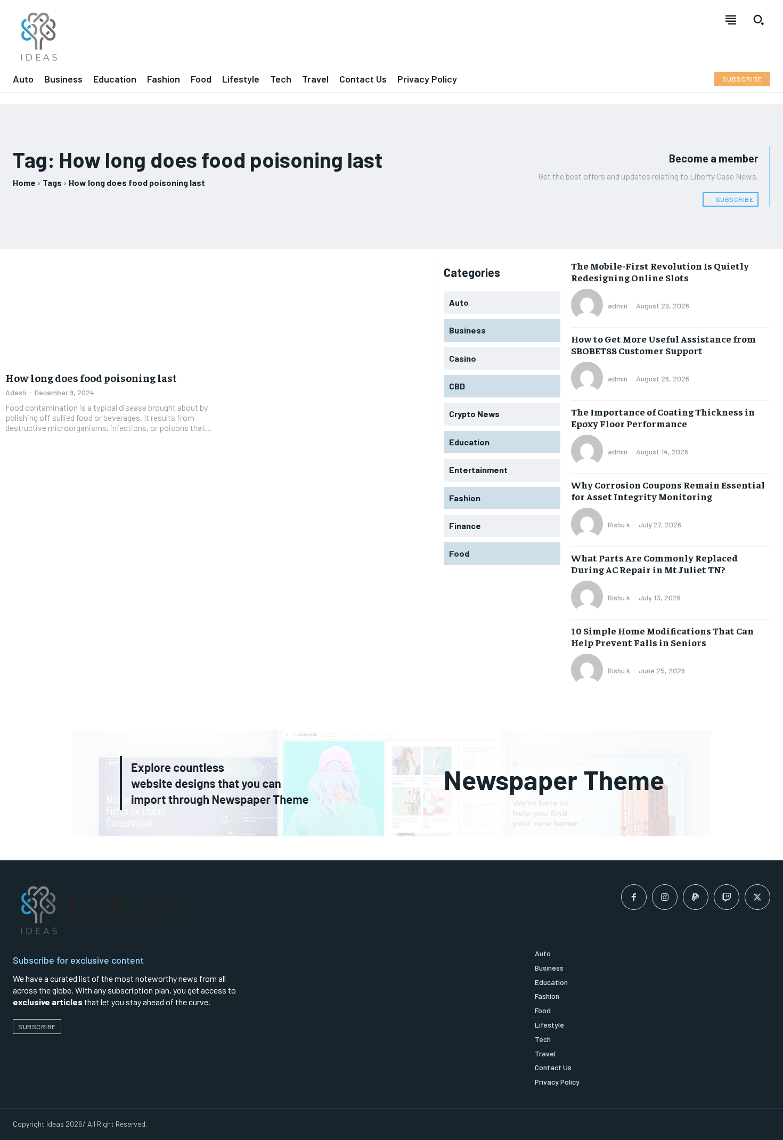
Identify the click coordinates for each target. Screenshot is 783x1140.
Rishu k (619, 524)
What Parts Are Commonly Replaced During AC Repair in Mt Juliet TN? (654, 563)
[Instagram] (665, 897)
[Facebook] (634, 897)
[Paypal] (695, 897)
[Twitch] (726, 897)
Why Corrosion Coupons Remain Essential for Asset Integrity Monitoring (668, 490)
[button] (758, 19)
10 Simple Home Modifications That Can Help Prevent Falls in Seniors (662, 636)
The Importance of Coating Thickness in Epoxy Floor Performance (663, 417)
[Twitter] (757, 897)
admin (617, 305)
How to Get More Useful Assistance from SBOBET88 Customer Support (663, 344)
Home (24, 182)
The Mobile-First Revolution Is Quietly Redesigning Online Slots (660, 271)
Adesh (15, 392)
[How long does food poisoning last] (109, 312)
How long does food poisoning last (91, 377)
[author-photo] (588, 306)
